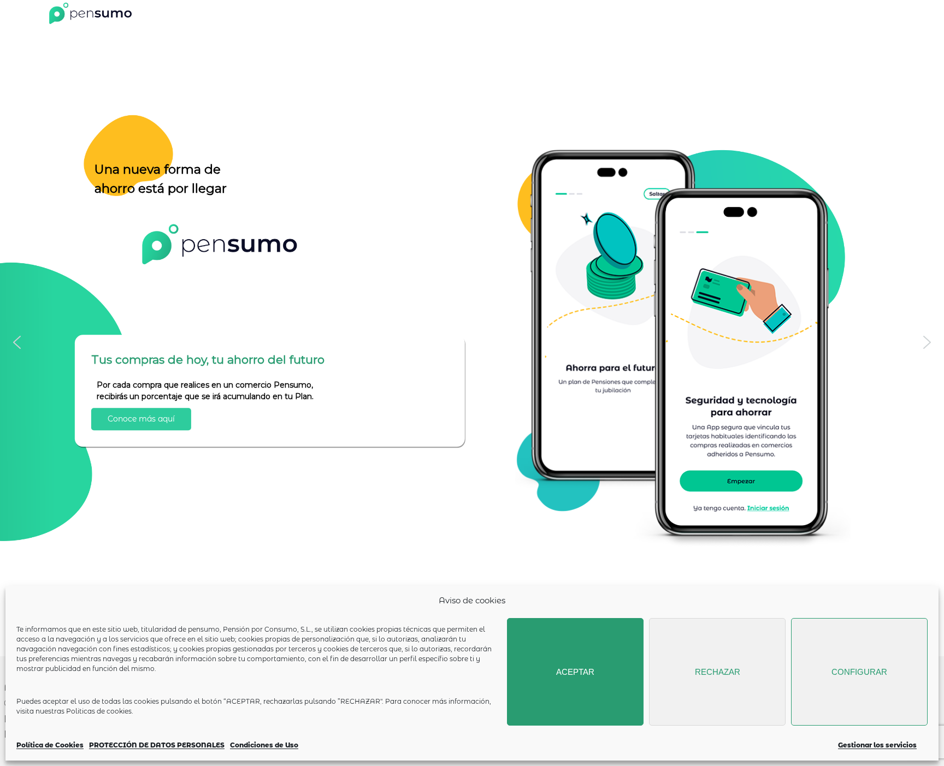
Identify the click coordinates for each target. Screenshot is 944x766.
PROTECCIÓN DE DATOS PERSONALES (157, 745)
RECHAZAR (717, 671)
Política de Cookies (50, 745)
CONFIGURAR (859, 671)
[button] (17, 342)
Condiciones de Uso (264, 745)
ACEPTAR (575, 671)
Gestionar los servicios (877, 745)
